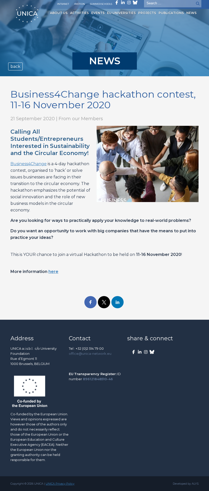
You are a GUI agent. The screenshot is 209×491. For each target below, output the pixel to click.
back (15, 66)
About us (59, 13)
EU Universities (121, 13)
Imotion (79, 4)
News (191, 13)
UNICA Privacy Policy (60, 483)
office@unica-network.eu (90, 353)
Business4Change (28, 163)
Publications (171, 13)
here (53, 271)
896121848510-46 (98, 379)
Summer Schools (101, 4)
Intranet (63, 4)
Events (97, 13)
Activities (79, 13)
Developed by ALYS (186, 483)
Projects (147, 13)
